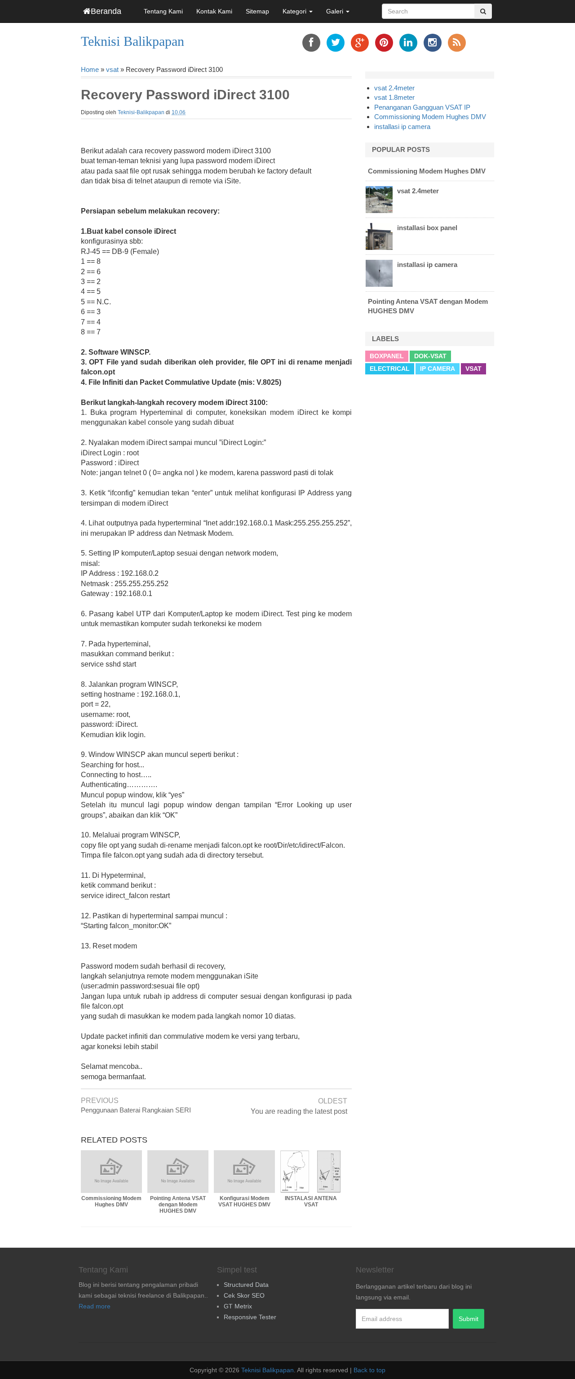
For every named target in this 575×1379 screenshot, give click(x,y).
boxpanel (387, 356)
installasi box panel (427, 227)
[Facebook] (311, 42)
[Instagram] (433, 42)
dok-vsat (430, 356)
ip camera (437, 368)
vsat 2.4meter (394, 88)
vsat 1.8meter (394, 97)
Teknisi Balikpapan (132, 41)
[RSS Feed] (457, 42)
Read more (95, 1306)
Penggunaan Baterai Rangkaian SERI (136, 1110)
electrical (390, 368)
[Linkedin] (408, 42)
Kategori (295, 11)
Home (90, 69)
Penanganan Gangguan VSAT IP (422, 107)
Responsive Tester (250, 1317)
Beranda (106, 11)
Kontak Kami (214, 11)
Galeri (335, 11)
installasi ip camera (402, 126)
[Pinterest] (384, 42)
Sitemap (257, 11)
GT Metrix (238, 1306)
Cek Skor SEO (244, 1295)
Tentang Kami (163, 11)
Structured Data (246, 1284)
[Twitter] (336, 42)
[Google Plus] (360, 42)
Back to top (369, 1370)
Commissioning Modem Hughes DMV (430, 116)
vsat (112, 69)
